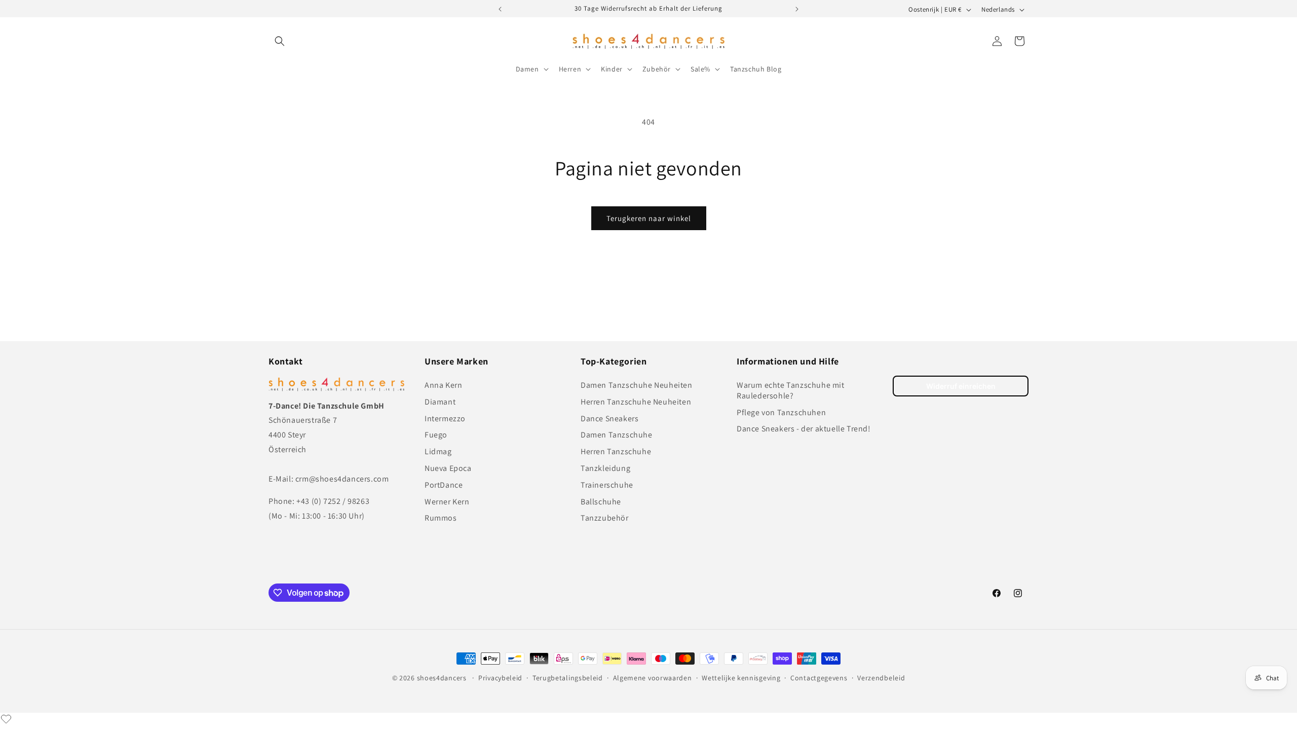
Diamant (440, 401)
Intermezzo (445, 418)
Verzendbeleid (881, 677)
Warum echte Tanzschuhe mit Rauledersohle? (791, 390)
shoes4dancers (442, 677)
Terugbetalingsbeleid (567, 677)
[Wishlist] (6, 719)
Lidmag (438, 451)
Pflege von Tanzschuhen (781, 412)
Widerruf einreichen (961, 386)
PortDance (444, 485)
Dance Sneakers (609, 418)
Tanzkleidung (605, 468)
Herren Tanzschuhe (616, 451)
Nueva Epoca (448, 468)
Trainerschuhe (607, 485)
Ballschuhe (601, 501)
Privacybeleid (500, 677)
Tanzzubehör (605, 518)
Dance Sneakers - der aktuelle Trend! (804, 428)
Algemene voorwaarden (652, 677)
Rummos (441, 518)
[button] (280, 41)
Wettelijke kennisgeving (741, 677)
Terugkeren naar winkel (648, 218)
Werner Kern (447, 501)
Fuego (436, 434)
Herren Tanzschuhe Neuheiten (636, 401)
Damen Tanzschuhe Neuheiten (637, 385)
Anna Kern (443, 385)
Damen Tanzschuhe (617, 434)
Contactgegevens (819, 677)
